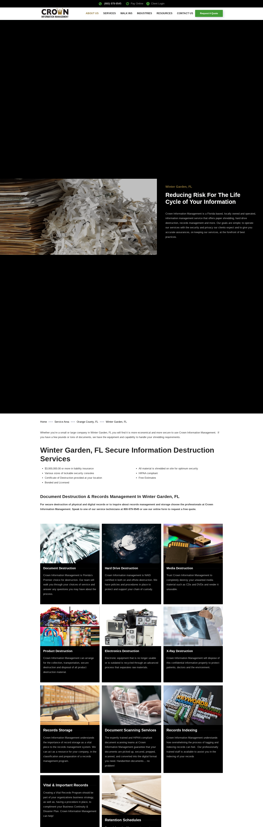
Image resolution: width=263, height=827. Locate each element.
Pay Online (137, 3)
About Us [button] (92, 13)
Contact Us (185, 13)
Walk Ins (126, 13)
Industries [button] (144, 13)
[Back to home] (55, 13)
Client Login (157, 3)
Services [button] (109, 13)
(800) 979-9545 (112, 3)
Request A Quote (209, 13)
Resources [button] (164, 13)
